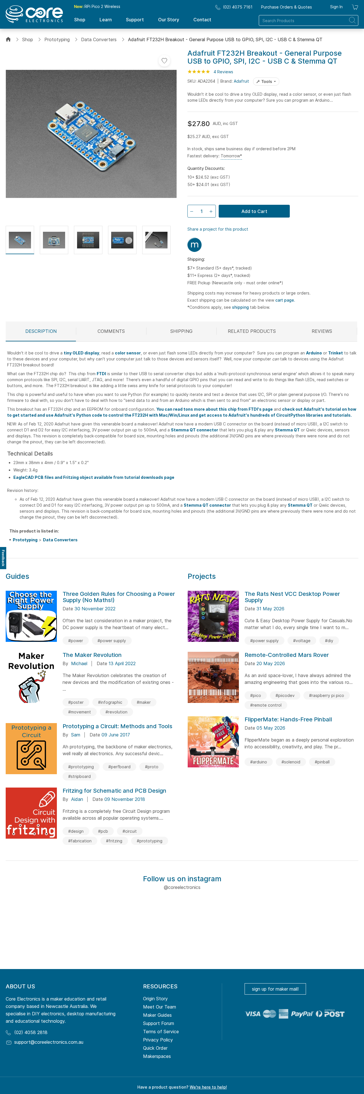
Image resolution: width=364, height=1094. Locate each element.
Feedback (3, 558)
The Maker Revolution (92, 655)
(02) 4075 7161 (238, 7)
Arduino (314, 352)
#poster (76, 702)
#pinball (322, 761)
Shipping (181, 331)
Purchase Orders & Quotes (286, 7)
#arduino (258, 761)
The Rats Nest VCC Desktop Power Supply (292, 597)
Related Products (252, 331)
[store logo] (34, 14)
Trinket (335, 352)
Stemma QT (287, 429)
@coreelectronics (182, 887)
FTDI (101, 373)
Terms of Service (161, 1031)
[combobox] (308, 20)
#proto (151, 766)
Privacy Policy (158, 1040)
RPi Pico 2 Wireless (97, 6)
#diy (329, 640)
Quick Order (155, 1048)
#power (75, 640)
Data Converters (99, 39)
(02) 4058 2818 (30, 1032)
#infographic (110, 702)
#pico (255, 695)
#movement (79, 711)
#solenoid (291, 761)
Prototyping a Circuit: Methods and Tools (117, 726)
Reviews (322, 331)
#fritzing (114, 840)
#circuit (130, 831)
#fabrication (80, 840)
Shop (27, 39)
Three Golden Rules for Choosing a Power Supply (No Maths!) (119, 597)
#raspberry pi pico (326, 695)
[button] (20, 240)
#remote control (266, 705)
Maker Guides (157, 1015)
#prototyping (81, 766)
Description (41, 331)
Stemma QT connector (194, 429)
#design (76, 831)
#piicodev (285, 695)
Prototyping (57, 39)
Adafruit (241, 81)
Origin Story (155, 998)
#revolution (116, 711)
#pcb (103, 831)
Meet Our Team (159, 1007)
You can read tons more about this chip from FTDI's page (214, 409)
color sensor (128, 352)
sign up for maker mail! (275, 989)
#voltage (302, 640)
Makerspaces (157, 1056)
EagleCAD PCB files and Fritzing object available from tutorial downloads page (93, 477)
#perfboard (119, 766)
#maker (144, 702)
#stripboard (79, 776)
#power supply (112, 640)
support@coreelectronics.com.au (48, 1042)
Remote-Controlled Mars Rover (287, 655)
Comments (111, 331)
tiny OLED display (81, 352)
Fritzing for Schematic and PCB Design (114, 790)
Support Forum (158, 1023)
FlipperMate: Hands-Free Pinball (288, 719)
